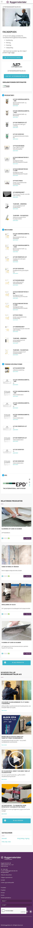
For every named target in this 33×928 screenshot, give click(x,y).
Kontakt (3, 880)
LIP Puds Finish (18, 180)
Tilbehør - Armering (20, 204)
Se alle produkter (18, 662)
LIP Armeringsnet (19, 192)
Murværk (4, 838)
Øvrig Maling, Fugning (23, 838)
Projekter (3, 890)
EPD (6, 475)
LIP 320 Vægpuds (18, 134)
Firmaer (3, 892)
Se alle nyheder (18, 820)
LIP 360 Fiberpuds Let (20, 122)
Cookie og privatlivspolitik (7, 882)
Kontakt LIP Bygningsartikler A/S (16, 76)
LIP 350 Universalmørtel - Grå (21, 100)
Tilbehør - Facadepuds (20, 215)
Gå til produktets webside (14, 57)
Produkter (3, 887)
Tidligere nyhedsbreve (6, 877)
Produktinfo (9, 95)
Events (2, 895)
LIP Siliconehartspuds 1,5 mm (20, 169)
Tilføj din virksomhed (6, 875)
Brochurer (9, 230)
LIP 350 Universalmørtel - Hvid (21, 111)
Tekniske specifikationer (13, 364)
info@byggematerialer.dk (10, 871)
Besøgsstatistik (5, 872)
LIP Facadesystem (19, 368)
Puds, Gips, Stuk (6, 841)
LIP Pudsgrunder (18, 146)
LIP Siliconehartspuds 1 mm (21, 158)
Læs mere (15, 105)
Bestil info (28, 538)
